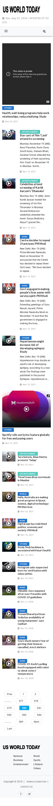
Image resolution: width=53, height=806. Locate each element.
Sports (36, 760)
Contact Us (26, 787)
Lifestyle (38, 764)
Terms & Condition (36, 781)
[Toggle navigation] (6, 31)
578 (36, 700)
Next (36, 721)
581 (39, 707)
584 (39, 714)
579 (9, 707)
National (17, 756)
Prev (9, 694)
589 (21, 721)
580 (24, 707)
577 (21, 700)
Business (18, 760)
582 (9, 714)
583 (24, 714)
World (36, 756)
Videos (37, 768)
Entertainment (20, 764)
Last (9, 728)
